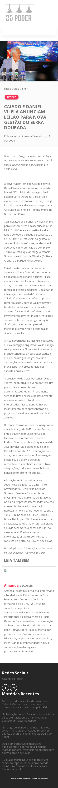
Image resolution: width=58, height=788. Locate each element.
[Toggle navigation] (50, 31)
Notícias (11, 97)
